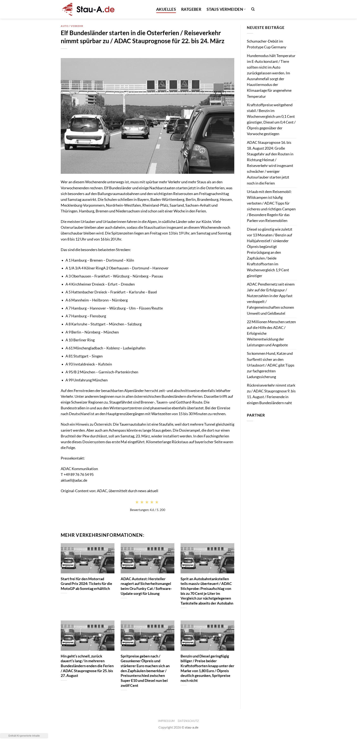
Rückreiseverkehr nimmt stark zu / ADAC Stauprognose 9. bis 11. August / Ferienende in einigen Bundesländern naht (271, 394)
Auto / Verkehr (72, 25)
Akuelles (166, 9)
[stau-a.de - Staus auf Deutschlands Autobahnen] (87, 9)
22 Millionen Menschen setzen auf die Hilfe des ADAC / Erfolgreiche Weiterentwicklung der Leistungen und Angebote (271, 333)
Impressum (166, 721)
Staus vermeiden (225, 9)
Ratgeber (191, 9)
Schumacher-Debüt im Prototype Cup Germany (266, 44)
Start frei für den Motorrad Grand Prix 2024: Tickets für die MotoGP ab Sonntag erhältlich (86, 583)
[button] (253, 9)
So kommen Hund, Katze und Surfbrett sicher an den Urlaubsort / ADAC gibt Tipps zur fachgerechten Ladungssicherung (270, 365)
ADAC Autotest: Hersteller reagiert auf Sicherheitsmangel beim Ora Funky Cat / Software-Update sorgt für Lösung (146, 586)
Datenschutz (188, 721)
